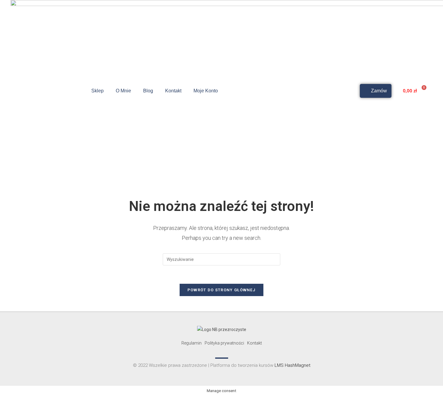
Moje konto (205, 90)
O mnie (123, 90)
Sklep (97, 90)
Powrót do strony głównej (221, 290)
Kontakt (173, 90)
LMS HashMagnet (292, 365)
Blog (148, 90)
